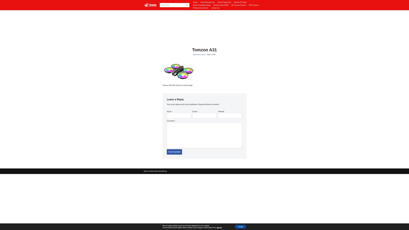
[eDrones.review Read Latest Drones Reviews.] (150, 5)
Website (221, 111)
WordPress (163, 171)
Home (195, 2)
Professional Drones (200, 8)
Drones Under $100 (220, 5)
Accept (240, 227)
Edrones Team (200, 54)
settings (219, 228)
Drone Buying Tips (208, 2)
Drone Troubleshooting (201, 5)
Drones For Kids (240, 2)
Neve (146, 171)
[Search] (187, 5)
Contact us (215, 8)
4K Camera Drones (238, 5)
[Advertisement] (205, 31)
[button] (259, 5)
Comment (171, 121)
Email (195, 111)
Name (169, 111)
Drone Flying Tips (224, 2)
